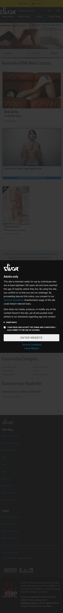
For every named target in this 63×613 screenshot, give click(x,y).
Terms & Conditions (13, 300)
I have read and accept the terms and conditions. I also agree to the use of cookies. (31, 328)
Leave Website (31, 348)
